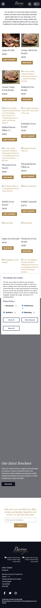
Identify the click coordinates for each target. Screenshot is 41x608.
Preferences (28, 305)
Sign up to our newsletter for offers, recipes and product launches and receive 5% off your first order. (20, 512)
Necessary (10, 305)
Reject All (11, 328)
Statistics (9, 312)
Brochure (8, 484)
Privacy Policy (9, 301)
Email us (5, 570)
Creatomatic (16, 601)
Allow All (11, 320)
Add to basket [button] (9, 60)
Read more (27, 63)
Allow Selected (30, 320)
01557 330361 (7, 568)
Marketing (28, 312)
